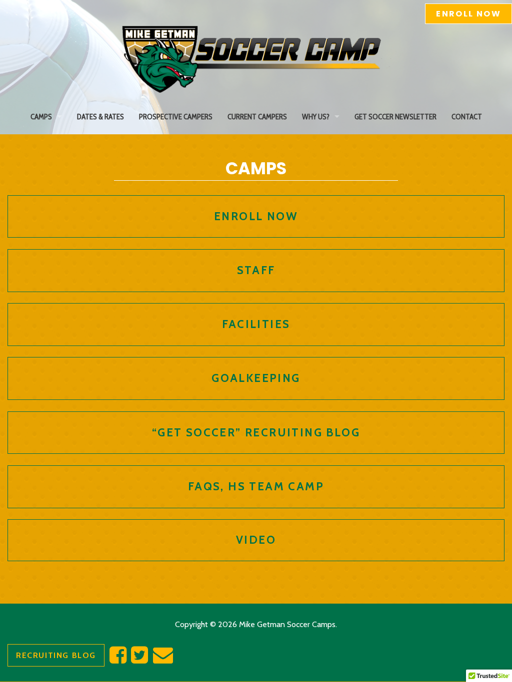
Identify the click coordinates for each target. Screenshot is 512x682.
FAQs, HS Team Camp (256, 486)
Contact (467, 116)
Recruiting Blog (56, 655)
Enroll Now (468, 13)
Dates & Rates (100, 116)
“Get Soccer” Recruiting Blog (256, 432)
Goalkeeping (256, 378)
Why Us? (316, 116)
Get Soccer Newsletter (395, 116)
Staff (256, 270)
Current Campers (257, 116)
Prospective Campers (175, 116)
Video (256, 540)
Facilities (256, 324)
